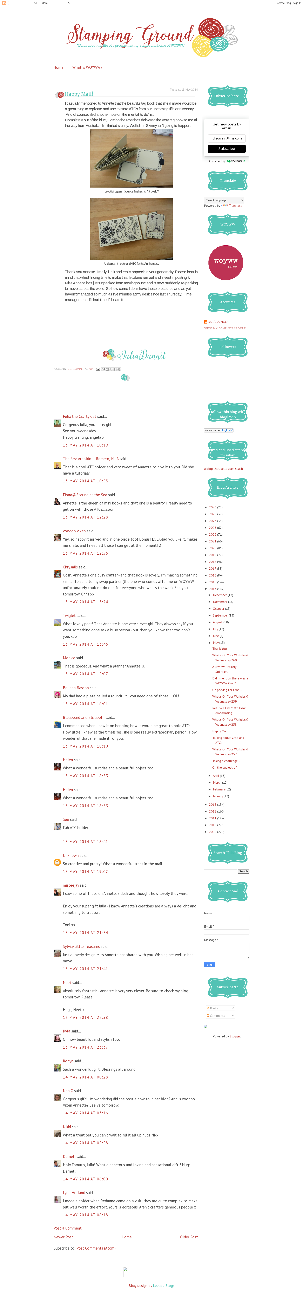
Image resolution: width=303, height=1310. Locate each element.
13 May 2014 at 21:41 (85, 968)
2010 (213, 825)
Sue (66, 819)
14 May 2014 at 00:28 (85, 1077)
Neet (67, 982)
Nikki (67, 1126)
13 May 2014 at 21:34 (85, 932)
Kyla (66, 1031)
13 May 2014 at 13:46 (85, 644)
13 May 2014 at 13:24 (85, 601)
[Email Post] (97, 369)
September (221, 615)
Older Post (189, 1236)
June (216, 636)
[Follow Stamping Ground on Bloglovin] (219, 431)
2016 (213, 575)
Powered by (217, 161)
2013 (213, 804)
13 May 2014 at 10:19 (85, 445)
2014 (213, 589)
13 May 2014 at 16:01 (85, 703)
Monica (69, 657)
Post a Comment (68, 1228)
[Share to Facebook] (115, 369)
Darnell (69, 1156)
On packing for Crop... (227, 690)
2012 (213, 811)
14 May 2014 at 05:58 (85, 1142)
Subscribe (226, 149)
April (216, 776)
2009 (213, 832)
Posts (213, 1008)
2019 (213, 555)
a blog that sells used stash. (223, 469)
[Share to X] (111, 369)
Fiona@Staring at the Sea (85, 494)
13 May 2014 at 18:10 (85, 746)
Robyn (68, 1060)
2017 (213, 568)
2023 (213, 528)
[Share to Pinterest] (119, 369)
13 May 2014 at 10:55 (85, 480)
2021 (213, 541)
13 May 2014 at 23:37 (85, 1047)
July (216, 629)
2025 (213, 514)
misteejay (71, 885)
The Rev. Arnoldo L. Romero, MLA (91, 458)
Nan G (68, 1090)
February (219, 789)
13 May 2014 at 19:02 (85, 871)
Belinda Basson (76, 687)
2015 (213, 582)
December (220, 595)
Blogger (234, 1036)
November (220, 602)
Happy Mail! (220, 731)
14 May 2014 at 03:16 (85, 1112)
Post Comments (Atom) (96, 1248)
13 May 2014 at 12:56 (85, 553)
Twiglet (69, 615)
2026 (213, 507)
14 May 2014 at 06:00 (85, 1179)
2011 (213, 818)
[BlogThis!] (107, 369)
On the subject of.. (225, 767)
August (218, 622)
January (218, 796)
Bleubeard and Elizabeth (84, 717)
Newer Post (63, 1236)
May (216, 642)
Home (58, 67)
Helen (68, 759)
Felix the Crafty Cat (79, 416)
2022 (213, 534)
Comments (217, 1016)
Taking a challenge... (226, 761)
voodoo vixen (74, 530)
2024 (213, 521)
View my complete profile (225, 328)
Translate (235, 205)
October (219, 608)
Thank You (219, 648)
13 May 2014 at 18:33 (85, 775)
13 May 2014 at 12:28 (85, 517)
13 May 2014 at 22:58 (85, 1017)
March (217, 782)
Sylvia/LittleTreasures (81, 946)
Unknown (71, 855)
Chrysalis (70, 567)
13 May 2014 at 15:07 (85, 673)
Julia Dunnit (218, 322)
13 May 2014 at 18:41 (85, 841)
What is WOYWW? (87, 67)
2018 (213, 562)
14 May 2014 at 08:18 (85, 1214)
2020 (213, 548)
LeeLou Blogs (164, 1285)
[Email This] (103, 369)
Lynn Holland (74, 1192)
